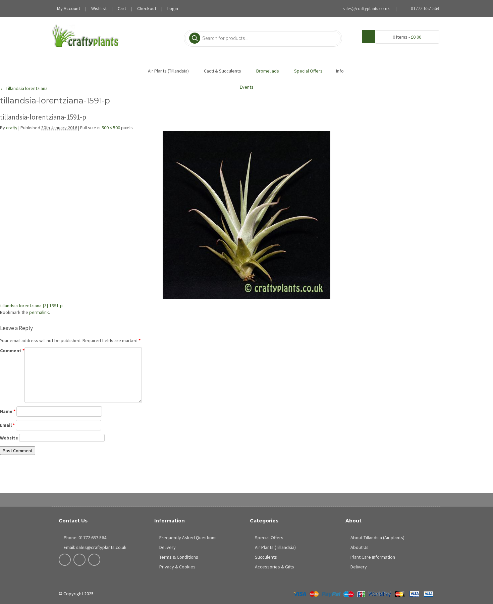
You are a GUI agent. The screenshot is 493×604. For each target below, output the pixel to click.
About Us (359, 547)
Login (172, 8)
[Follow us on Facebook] (64, 560)
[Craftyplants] (85, 36)
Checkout (146, 8)
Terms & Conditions (178, 557)
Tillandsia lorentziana (24, 88)
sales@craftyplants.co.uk (366, 8)
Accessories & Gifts (274, 567)
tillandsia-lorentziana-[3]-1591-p (31, 306)
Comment (12, 350)
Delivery (167, 547)
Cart (122, 8)
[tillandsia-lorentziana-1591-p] (246, 215)
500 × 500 (111, 128)
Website (9, 438)
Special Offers (269, 538)
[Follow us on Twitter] (79, 560)
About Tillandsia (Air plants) (377, 538)
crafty (11, 128)
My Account (68, 8)
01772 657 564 (424, 8)
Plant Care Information (372, 557)
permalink (39, 312)
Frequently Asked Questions (188, 538)
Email (7, 425)
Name (7, 411)
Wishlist (99, 8)
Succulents (266, 557)
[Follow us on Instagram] (94, 560)
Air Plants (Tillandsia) (275, 547)
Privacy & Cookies (177, 567)
